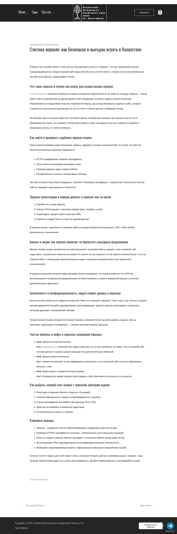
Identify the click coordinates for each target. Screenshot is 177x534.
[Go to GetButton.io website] (170, 531)
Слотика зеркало (38, 94)
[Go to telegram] (170, 525)
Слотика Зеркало (38, 479)
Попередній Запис (33, 505)
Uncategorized (37, 44)
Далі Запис (147, 505)
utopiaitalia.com (50, 347)
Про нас (46, 13)
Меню (21, 13)
